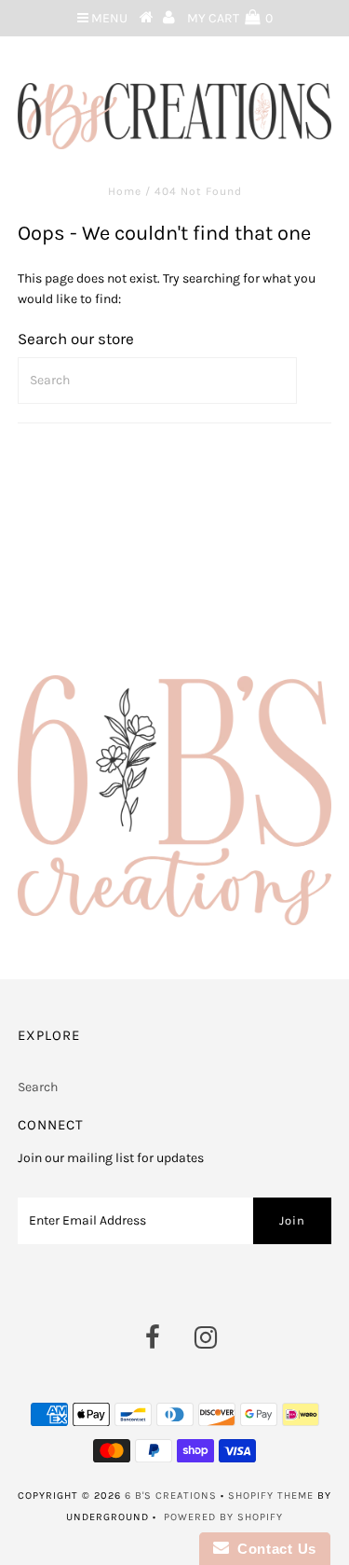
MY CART (230, 18)
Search (38, 1087)
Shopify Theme (271, 1495)
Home (124, 191)
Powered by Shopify (223, 1517)
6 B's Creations (171, 1495)
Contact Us (272, 1549)
